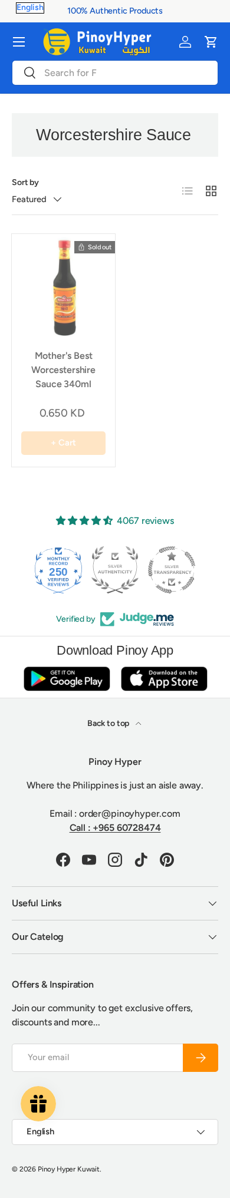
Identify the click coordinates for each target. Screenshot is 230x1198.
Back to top (109, 723)
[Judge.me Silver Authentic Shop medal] (115, 569)
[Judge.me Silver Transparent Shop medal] (171, 569)
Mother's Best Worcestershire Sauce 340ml (63, 370)
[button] (211, 42)
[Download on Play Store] (66, 678)
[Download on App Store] (164, 678)
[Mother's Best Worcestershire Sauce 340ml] (63, 285)
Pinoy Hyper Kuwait (69, 1169)
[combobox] (115, 73)
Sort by (25, 182)
